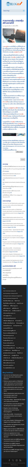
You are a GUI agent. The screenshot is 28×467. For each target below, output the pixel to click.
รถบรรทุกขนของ (17, 325)
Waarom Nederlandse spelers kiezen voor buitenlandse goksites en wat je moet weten (14, 389)
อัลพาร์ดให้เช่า (16, 350)
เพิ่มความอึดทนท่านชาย (9, 362)
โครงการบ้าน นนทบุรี (8, 365)
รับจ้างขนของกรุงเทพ (8, 335)
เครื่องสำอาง (6, 355)
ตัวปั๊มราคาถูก (14, 305)
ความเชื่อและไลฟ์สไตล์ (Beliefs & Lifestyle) (13, 166)
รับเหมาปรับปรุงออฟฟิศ (9, 348)
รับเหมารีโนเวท (20, 348)
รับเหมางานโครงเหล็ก (8, 343)
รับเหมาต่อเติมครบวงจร (9, 345)
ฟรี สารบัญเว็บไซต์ (7, 272)
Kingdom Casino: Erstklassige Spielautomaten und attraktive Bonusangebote (11, 409)
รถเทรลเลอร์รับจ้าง (8, 328)
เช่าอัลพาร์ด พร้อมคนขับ (17, 357)
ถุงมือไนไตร (15, 308)
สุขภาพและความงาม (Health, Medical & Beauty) (14, 182)
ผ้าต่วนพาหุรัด (20, 323)
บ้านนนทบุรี (18, 320)
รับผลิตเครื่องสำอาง (8, 340)
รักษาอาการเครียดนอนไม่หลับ (10, 333)
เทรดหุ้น (6, 46)
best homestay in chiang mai (10, 293)
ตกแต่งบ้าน (20, 303)
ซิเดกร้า (17, 300)
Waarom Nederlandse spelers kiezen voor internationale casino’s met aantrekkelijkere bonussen (13, 225)
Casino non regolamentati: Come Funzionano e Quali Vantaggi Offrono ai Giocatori (13, 434)
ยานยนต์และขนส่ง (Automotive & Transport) (13, 178)
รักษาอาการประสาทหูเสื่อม (9, 330)
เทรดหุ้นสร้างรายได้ (18, 52)
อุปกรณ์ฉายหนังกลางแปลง (9, 353)
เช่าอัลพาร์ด (6, 357)
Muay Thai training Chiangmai (10, 298)
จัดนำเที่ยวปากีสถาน (8, 300)
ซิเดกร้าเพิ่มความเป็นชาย (9, 303)
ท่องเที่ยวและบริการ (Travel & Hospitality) (12, 169)
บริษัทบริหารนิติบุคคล (8, 320)
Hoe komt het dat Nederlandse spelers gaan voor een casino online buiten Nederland (13, 376)
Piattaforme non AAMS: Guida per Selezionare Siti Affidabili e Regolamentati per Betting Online (14, 445)
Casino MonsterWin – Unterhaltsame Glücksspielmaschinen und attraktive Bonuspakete (12, 249)
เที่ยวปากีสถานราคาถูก (8, 360)
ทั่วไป (17, 25)
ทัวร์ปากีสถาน (7, 310)
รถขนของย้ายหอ (7, 325)
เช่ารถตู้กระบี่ (15, 355)
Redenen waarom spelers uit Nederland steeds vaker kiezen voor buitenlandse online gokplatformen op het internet (14, 211)
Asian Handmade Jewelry (9, 290)
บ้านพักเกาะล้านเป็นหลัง (9, 323)
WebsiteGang (14, 464)
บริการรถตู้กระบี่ (7, 315)
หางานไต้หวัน (7, 350)
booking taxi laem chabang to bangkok (12, 295)
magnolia (6, 25)
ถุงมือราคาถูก (6, 308)
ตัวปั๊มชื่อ (6, 305)
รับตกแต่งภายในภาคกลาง (9, 338)
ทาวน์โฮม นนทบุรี (16, 310)
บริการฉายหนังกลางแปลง (9, 313)
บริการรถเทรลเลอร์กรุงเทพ (9, 318)
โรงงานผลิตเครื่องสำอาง (9, 367)
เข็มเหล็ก (20, 353)
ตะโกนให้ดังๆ (5, 275)
